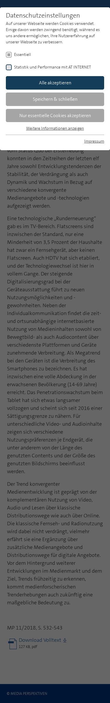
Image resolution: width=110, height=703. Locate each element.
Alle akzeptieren (55, 83)
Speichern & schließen (55, 99)
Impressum (94, 141)
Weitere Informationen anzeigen (55, 128)
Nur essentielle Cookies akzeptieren (55, 115)
